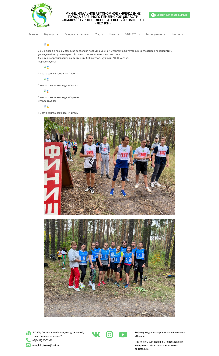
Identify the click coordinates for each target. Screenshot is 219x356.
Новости (114, 34)
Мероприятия (154, 34)
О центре (49, 34)
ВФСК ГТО (130, 34)
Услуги (99, 34)
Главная (33, 34)
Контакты (178, 34)
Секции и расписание (77, 34)
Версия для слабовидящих (172, 14)
